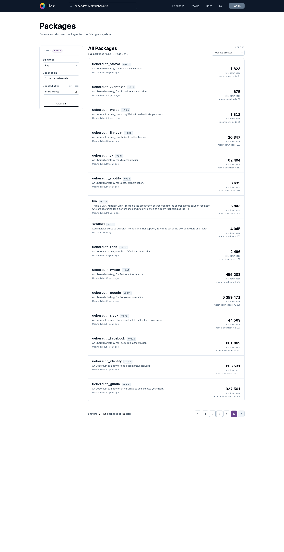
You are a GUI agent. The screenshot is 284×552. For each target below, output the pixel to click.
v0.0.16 (103, 201)
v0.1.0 (131, 87)
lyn (94, 201)
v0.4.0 (126, 64)
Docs (209, 6)
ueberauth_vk (102, 155)
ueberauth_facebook (108, 338)
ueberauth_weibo (105, 110)
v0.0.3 (126, 110)
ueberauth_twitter (106, 270)
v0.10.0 (131, 339)
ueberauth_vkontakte (108, 87)
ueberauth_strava (106, 64)
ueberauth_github (106, 384)
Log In (237, 6)
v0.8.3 (126, 384)
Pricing (195, 6)
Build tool (48, 59)
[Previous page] (198, 414)
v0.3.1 (119, 156)
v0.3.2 (128, 133)
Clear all (61, 103)
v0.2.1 (127, 178)
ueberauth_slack (105, 315)
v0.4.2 (128, 361)
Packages (178, 6)
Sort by (240, 47)
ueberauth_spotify (106, 178)
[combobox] (102, 6)
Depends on (50, 72)
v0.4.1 (126, 270)
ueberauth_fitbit (104, 247)
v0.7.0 (124, 316)
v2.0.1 (110, 224)
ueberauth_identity (107, 361)
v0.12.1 (127, 293)
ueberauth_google (106, 293)
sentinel (98, 224)
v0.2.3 (123, 247)
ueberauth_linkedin (107, 133)
